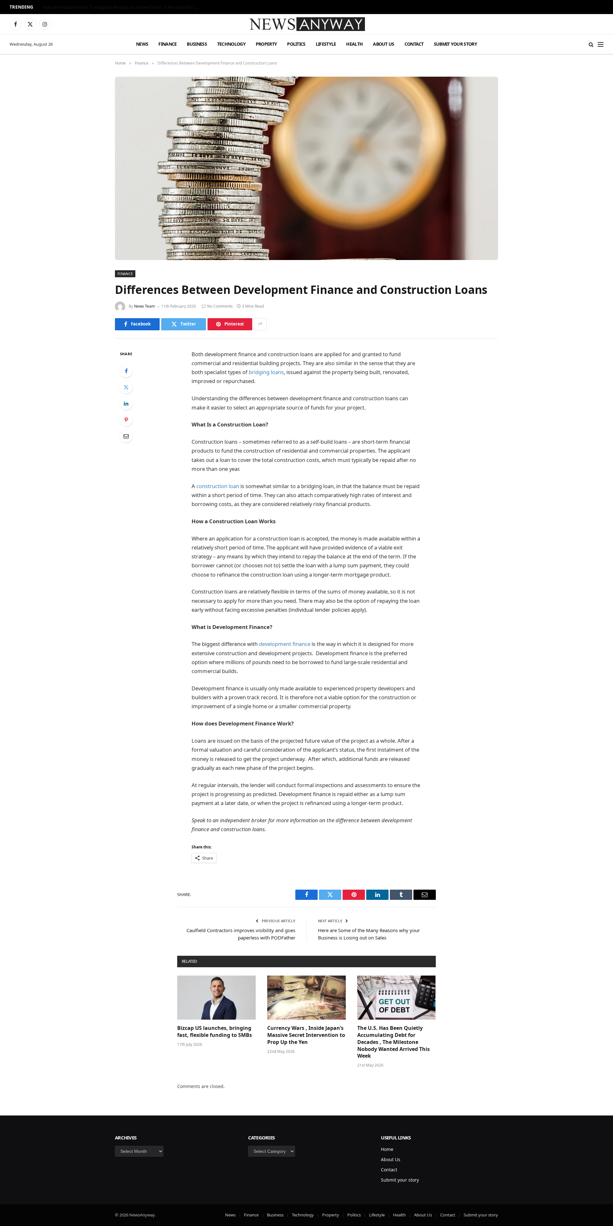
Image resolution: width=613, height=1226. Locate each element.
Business (197, 44)
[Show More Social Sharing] (260, 324)
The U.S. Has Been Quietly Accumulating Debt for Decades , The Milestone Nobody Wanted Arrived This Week (393, 1042)
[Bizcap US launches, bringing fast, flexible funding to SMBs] (216, 998)
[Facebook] (126, 370)
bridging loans (266, 372)
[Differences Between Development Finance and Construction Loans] (306, 168)
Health (354, 44)
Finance (167, 44)
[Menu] (600, 44)
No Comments (220, 306)
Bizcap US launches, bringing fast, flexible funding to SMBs (215, 1031)
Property (266, 44)
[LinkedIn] (126, 403)
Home (387, 1149)
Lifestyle (326, 44)
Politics (296, 44)
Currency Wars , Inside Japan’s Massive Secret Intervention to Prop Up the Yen (306, 1035)
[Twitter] (126, 387)
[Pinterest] (126, 419)
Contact (414, 44)
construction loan (217, 486)
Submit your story (455, 44)
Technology (231, 44)
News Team (144, 306)
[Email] (126, 436)
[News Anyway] (306, 24)
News (142, 44)
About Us (383, 44)
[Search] (591, 44)
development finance (284, 643)
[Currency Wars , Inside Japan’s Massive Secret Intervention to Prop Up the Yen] (306, 998)
